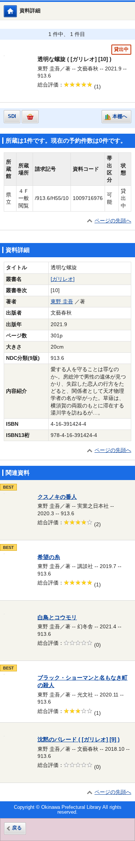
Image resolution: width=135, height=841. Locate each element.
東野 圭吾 (62, 301)
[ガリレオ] (63, 279)
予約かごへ (30, 116)
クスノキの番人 (57, 497)
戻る (17, 828)
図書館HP (16, 11)
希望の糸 (49, 557)
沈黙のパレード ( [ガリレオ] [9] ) (79, 740)
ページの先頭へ (112, 221)
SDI (12, 116)
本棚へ (119, 116)
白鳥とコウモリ (57, 617)
